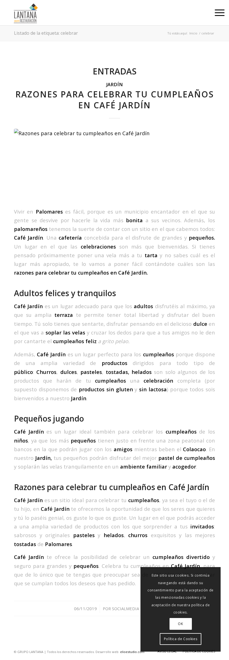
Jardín (114, 84)
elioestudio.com (132, 652)
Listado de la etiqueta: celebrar (46, 33)
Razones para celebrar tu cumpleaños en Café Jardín (114, 99)
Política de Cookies (180, 638)
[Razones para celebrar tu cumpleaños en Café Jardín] (114, 164)
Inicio (193, 33)
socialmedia (125, 608)
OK (180, 623)
